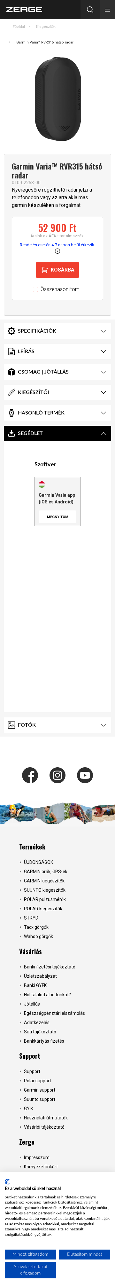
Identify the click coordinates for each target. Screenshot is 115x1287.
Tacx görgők (36, 927)
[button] (107, 9)
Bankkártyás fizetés (44, 1041)
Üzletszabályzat (40, 976)
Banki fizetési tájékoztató (49, 966)
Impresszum (37, 1157)
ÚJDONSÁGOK (38, 862)
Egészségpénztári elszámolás (54, 1013)
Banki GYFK (35, 985)
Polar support (37, 1080)
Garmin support (39, 1090)
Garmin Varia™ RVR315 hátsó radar (44, 42)
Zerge (26, 1142)
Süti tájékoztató (40, 1031)
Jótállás (32, 1004)
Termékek (32, 846)
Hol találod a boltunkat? (47, 994)
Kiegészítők (46, 27)
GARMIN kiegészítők (44, 880)
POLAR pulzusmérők (45, 899)
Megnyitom (57, 517)
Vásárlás (30, 951)
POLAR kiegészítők (43, 908)
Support (29, 1056)
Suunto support (39, 1099)
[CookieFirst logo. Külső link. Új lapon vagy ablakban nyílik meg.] (7, 1182)
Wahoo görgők (38, 936)
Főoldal (19, 27)
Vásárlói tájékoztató (44, 1127)
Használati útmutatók (46, 1117)
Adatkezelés (37, 1022)
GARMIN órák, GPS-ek (45, 871)
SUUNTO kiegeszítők (44, 890)
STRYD (31, 917)
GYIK (28, 1108)
